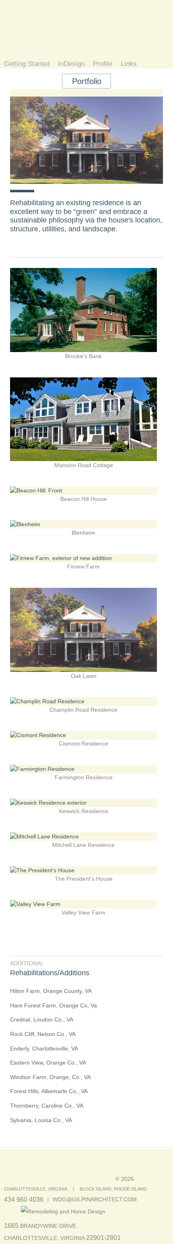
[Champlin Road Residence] (83, 701)
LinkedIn (13, 1212)
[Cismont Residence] (83, 735)
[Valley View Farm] (83, 904)
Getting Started (26, 64)
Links (129, 64)
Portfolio (86, 81)
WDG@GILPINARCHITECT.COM (95, 1199)
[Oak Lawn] (83, 592)
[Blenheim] (83, 524)
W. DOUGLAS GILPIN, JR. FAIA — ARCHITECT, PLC (67, 29)
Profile (102, 64)
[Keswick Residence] (83, 802)
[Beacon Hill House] (83, 490)
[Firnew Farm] (83, 558)
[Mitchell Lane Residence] (83, 836)
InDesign (71, 64)
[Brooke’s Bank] (83, 272)
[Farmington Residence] (83, 769)
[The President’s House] (83, 870)
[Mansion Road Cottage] (83, 381)
